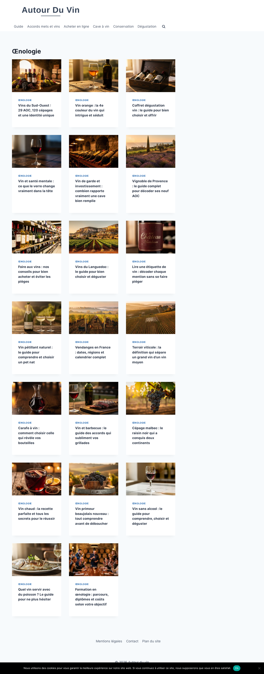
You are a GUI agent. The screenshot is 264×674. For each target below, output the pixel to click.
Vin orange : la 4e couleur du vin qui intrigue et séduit (89, 110)
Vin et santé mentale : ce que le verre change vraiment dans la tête (36, 186)
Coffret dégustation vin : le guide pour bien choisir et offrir (150, 110)
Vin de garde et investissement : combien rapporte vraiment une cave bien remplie (90, 191)
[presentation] (36, 75)
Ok (236, 668)
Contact (132, 641)
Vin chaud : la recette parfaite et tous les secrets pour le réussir (36, 514)
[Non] (259, 668)
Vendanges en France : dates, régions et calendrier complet (93, 352)
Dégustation (147, 26)
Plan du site (151, 641)
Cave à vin (101, 26)
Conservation (123, 26)
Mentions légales (109, 641)
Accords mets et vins (43, 26)
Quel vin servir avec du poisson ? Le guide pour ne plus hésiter (36, 594)
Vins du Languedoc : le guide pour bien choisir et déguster (91, 272)
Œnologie (25, 100)
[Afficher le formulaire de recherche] (163, 26)
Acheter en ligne (76, 26)
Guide (18, 26)
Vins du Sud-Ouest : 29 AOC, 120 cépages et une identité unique (36, 110)
